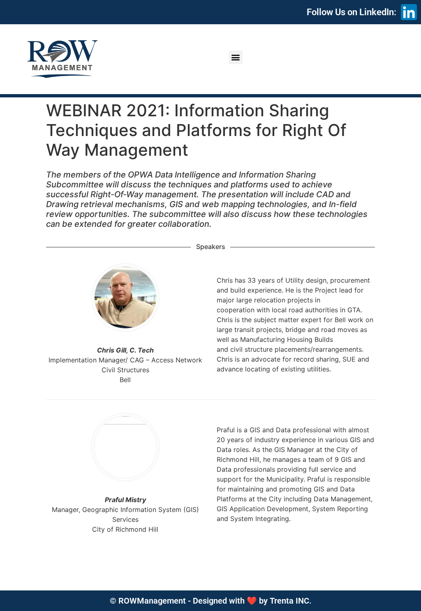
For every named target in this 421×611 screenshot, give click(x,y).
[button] (236, 57)
